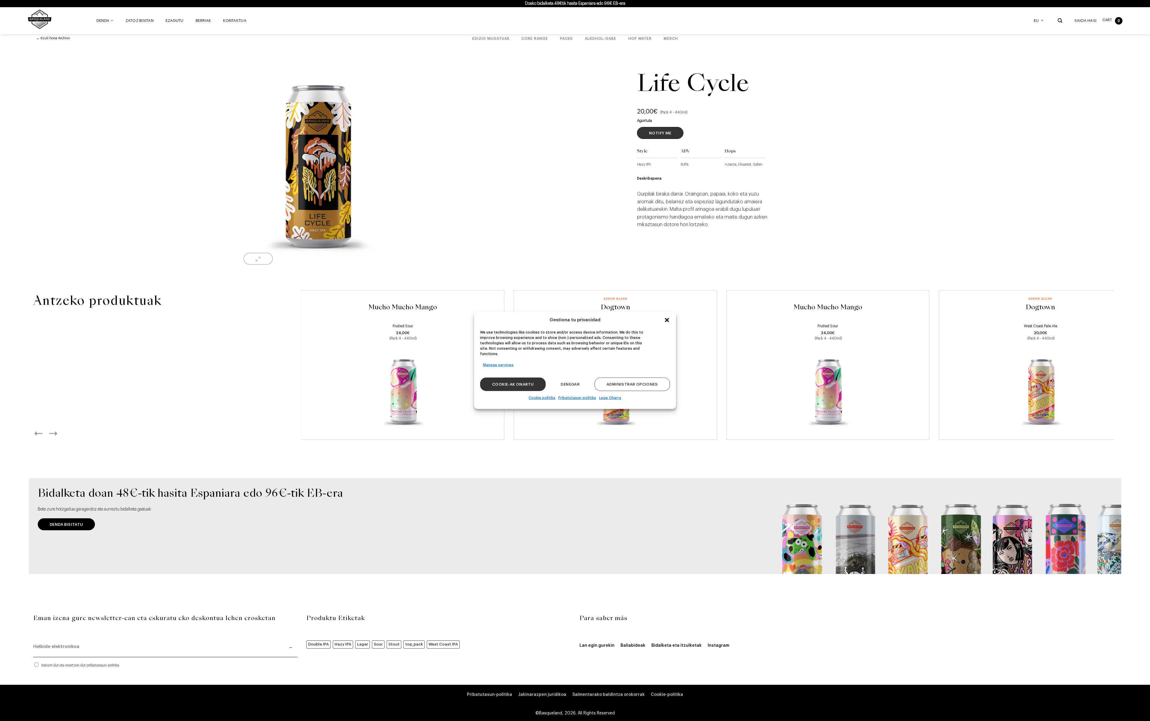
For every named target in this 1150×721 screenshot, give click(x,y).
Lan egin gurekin (597, 645)
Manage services (498, 365)
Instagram (718, 645)
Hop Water (640, 38)
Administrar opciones (632, 384)
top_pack (414, 644)
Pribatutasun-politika (577, 398)
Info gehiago (403, 428)
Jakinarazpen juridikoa (542, 695)
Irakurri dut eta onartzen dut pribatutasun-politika (80, 665)
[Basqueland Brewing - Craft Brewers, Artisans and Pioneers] (41, 19)
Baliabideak (633, 645)
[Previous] (45, 433)
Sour (378, 644)
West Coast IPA (443, 644)
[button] (667, 320)
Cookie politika (542, 398)
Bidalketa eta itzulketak (676, 645)
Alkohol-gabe (600, 38)
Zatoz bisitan (139, 20)
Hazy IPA (343, 644)
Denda (102, 20)
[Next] (60, 433)
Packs (566, 38)
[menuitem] (1040, 20)
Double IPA (318, 644)
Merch (671, 38)
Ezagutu (175, 20)
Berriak (203, 20)
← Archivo (53, 38)
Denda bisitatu (66, 524)
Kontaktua (234, 20)
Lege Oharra (610, 398)
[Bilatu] (1060, 20)
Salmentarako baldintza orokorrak (608, 695)
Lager (362, 644)
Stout (394, 644)
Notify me (660, 133)
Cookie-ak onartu (513, 384)
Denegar (570, 384)
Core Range (534, 38)
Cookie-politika (667, 695)
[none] (1040, 20)
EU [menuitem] (1036, 20)
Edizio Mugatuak (490, 38)
